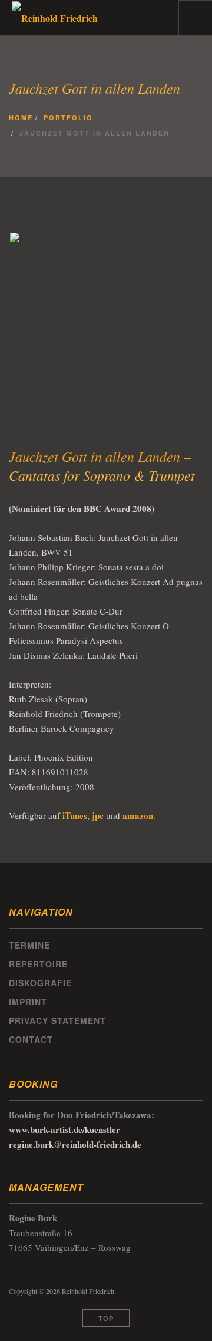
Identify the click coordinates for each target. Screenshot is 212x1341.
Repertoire (38, 964)
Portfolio (68, 117)
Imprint (28, 1002)
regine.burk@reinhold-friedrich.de (75, 1144)
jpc (98, 815)
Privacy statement (57, 1020)
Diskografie (40, 983)
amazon (137, 815)
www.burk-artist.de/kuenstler (64, 1129)
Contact (31, 1039)
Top (106, 1318)
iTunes (74, 815)
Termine (29, 945)
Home (21, 117)
